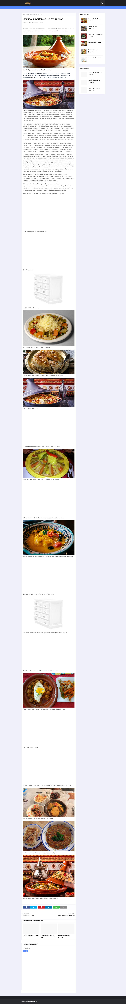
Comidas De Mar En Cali (95, 57)
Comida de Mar (27, 22)
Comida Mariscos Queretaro (31, 935)
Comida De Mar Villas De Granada (48, 936)
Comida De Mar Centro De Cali (94, 19)
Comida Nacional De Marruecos (64, 936)
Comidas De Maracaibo (94, 42)
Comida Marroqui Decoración (93, 27)
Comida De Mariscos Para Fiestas (94, 89)
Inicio (24, 14)
